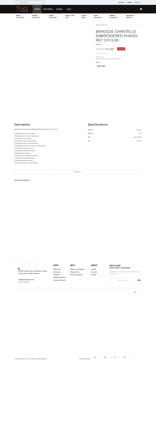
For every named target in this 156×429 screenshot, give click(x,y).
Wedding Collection (116, 58)
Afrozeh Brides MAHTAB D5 (122, 237)
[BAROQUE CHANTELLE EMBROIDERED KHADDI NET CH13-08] (102, 62)
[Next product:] (140, 26)
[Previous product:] (136, 26)
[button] (69, 9)
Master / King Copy (101, 25)
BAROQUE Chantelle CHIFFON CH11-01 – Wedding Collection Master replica (93, 238)
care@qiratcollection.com (26, 279)
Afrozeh (115, 234)
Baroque (17, 234)
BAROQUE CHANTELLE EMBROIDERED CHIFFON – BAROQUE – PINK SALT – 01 (62, 239)
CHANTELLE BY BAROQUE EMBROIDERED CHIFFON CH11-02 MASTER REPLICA (27, 239)
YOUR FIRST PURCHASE (119, 266)
